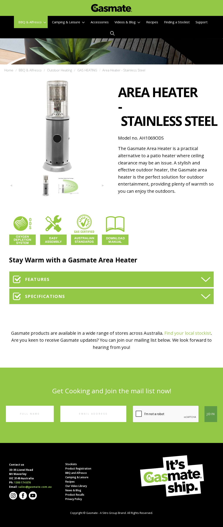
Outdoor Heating (59, 70)
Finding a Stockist (177, 22)
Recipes (152, 22)
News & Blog (73, 490)
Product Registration (78, 468)
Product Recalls (74, 495)
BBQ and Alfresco (76, 473)
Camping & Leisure (66, 22)
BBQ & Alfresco (30, 22)
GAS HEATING (87, 70)
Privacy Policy (73, 499)
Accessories (100, 22)
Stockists (71, 464)
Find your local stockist (187, 333)
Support (202, 22)
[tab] (111, 279)
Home (8, 70)
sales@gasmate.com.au (35, 487)
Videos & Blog (126, 22)
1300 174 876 (22, 482)
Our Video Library (76, 486)
